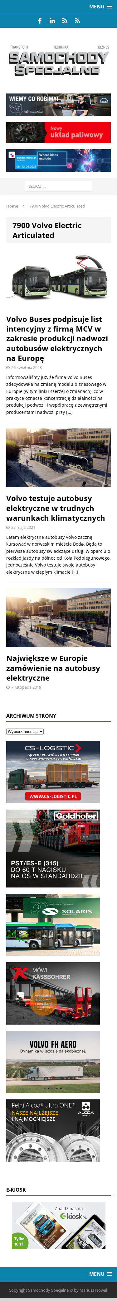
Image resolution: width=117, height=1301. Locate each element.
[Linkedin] (52, 21)
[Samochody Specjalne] (58, 60)
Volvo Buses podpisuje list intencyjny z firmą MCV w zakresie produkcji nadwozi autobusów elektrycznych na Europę (57, 338)
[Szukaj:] (58, 186)
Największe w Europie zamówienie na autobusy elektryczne (53, 667)
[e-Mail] (77, 21)
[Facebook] (40, 21)
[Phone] (65, 21)
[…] (69, 412)
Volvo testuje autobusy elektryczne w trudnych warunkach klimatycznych (55, 508)
